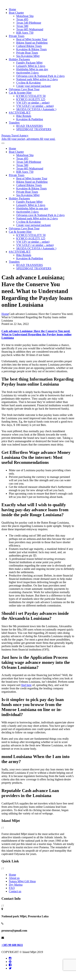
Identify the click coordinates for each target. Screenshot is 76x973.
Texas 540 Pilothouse (28, 22)
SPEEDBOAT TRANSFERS (33, 129)
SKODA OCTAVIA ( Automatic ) (36, 109)
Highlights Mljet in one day (32, 69)
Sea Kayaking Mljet (27, 56)
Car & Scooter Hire (20, 92)
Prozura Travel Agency (28, 137)
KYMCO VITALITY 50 (31, 96)
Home (12, 9)
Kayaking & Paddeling (29, 119)
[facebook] (10, 965)
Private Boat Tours (27, 52)
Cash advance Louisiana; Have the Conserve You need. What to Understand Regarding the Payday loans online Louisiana (36, 334)
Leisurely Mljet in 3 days (30, 66)
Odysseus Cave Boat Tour (24, 89)
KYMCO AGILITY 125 (30, 99)
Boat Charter (16, 12)
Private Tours (16, 36)
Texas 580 (22, 26)
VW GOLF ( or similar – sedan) (35, 105)
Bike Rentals (23, 115)
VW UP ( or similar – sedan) (32, 102)
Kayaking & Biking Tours (31, 49)
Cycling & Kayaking (28, 82)
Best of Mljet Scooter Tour (31, 39)
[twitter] (10, 968)
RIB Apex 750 (24, 32)
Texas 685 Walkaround (29, 29)
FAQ (12, 888)
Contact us (15, 891)
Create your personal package (33, 86)
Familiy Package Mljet (29, 62)
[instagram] (10, 958)
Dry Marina (16, 884)
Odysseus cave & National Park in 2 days (40, 76)
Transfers (14, 122)
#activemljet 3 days (27, 72)
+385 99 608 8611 (12, 945)
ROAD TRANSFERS (29, 125)
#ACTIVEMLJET (20, 112)
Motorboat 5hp (25, 16)
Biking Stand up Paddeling (32, 42)
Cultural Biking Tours (29, 46)
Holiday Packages (19, 59)
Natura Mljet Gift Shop (22, 881)
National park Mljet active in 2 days (37, 79)
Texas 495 (22, 19)
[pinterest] (10, 961)
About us (14, 878)
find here (26, 685)
